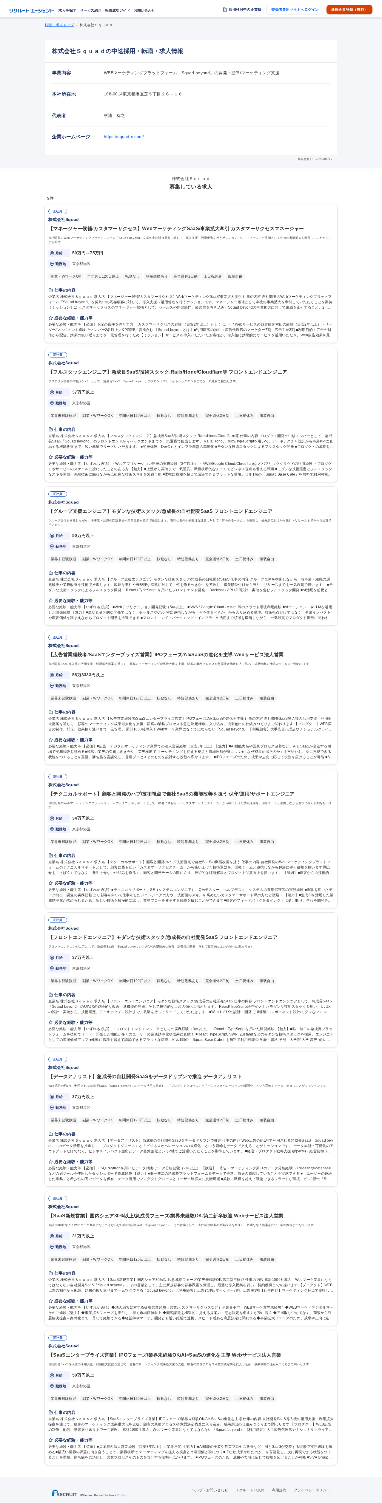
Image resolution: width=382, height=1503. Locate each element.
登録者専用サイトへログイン (295, 9)
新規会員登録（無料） (349, 9)
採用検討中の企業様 (245, 9)
